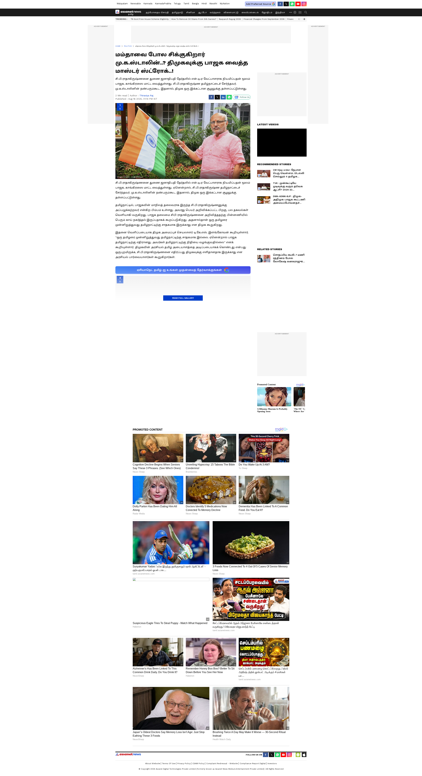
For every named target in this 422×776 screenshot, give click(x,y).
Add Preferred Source (258, 4)
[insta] (304, 4)
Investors (272, 763)
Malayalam (122, 3)
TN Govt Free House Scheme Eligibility (150, 19)
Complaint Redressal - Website (222, 763)
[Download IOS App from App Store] (304, 754)
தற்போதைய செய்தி (157, 12)
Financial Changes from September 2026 (264, 19)
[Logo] (129, 12)
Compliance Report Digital (253, 763)
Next (304, 19)
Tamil (186, 3)
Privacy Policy (184, 763)
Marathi (213, 3)
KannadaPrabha (163, 3)
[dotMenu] (290, 12)
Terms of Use (169, 763)
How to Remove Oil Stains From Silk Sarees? (193, 19)
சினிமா (190, 12)
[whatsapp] (292, 4)
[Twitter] (286, 4)
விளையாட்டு (231, 12)
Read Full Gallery (183, 298)
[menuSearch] (305, 12)
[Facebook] (280, 4)
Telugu (177, 3)
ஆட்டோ (202, 12)
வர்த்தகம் (215, 12)
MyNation (225, 3)
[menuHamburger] (300, 12)
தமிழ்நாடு (177, 12)
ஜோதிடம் (267, 12)
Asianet (128, 754)
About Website (152, 763)
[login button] (296, 12)
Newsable (135, 3)
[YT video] (298, 4)
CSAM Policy (198, 763)
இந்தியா (280, 12)
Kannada (147, 3)
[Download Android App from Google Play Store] (298, 754)
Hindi (204, 3)
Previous (299, 19)
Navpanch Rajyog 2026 (230, 19)
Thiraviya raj (146, 95)
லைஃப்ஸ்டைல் (250, 12)
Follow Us (245, 97)
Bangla (195, 3)
